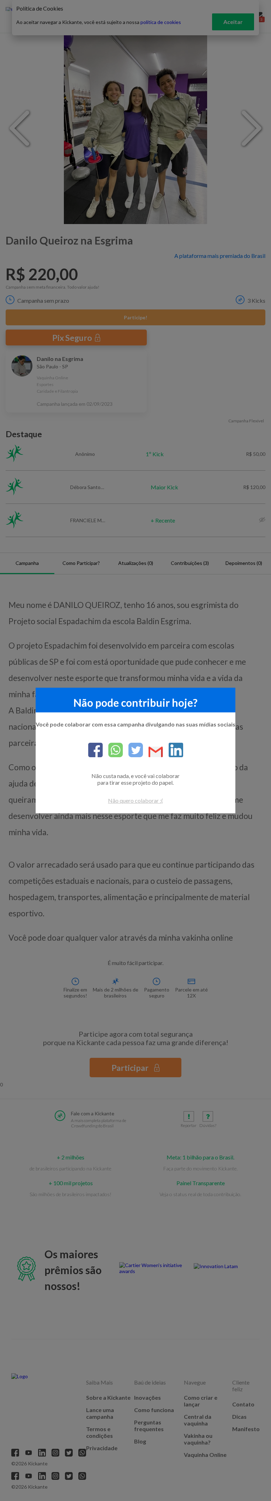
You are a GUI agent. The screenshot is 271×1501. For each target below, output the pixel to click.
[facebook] (95, 750)
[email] (153, 752)
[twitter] (133, 750)
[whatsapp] (113, 750)
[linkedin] (173, 750)
